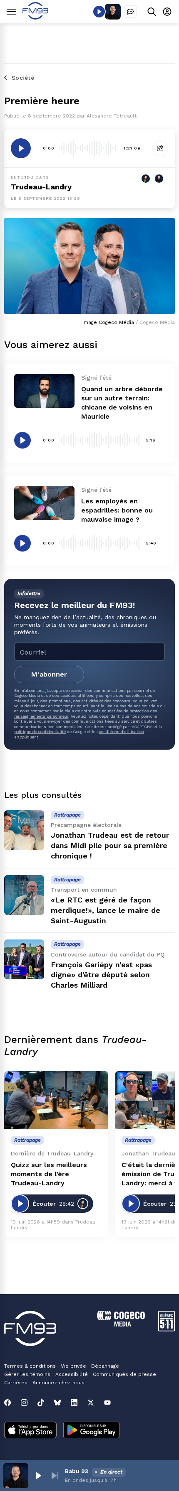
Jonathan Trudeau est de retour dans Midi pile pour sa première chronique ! (110, 845)
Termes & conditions (30, 1366)
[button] (38, 1475)
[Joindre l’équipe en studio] (130, 11)
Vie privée (73, 1366)
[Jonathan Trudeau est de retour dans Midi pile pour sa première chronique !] (24, 830)
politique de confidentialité (40, 731)
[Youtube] (107, 1402)
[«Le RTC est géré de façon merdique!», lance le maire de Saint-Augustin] (24, 895)
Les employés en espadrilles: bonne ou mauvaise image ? (117, 510)
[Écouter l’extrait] (21, 148)
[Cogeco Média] (121, 1324)
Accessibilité (71, 1374)
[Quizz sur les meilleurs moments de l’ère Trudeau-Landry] (56, 1100)
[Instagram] (24, 1402)
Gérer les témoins (27, 1374)
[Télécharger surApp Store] (30, 1431)
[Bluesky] (57, 1402)
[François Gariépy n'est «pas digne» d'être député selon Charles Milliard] (24, 959)
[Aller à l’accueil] (35, 17)
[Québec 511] (166, 1329)
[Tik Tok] (40, 1402)
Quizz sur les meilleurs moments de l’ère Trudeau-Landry (49, 1174)
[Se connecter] (167, 11)
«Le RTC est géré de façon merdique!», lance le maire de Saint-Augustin (105, 910)
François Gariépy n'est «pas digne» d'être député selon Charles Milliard (101, 975)
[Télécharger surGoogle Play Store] (91, 1431)
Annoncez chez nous (58, 1383)
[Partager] (160, 148)
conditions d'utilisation (121, 731)
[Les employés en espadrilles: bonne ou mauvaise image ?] (44, 503)
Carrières (15, 1383)
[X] (90, 1402)
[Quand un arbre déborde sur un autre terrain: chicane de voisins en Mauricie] (44, 390)
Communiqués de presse (124, 1374)
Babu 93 (76, 1471)
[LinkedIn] (74, 1402)
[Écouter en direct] (99, 11)
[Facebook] (7, 1402)
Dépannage (105, 1366)
